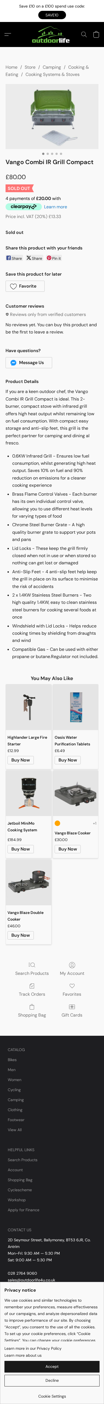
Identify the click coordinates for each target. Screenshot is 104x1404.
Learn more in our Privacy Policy (33, 1348)
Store (30, 67)
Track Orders (32, 994)
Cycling (14, 1089)
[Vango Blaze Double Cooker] (28, 882)
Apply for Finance (23, 1209)
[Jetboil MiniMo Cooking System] (28, 793)
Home (11, 67)
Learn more (55, 207)
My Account (72, 973)
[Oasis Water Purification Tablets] (75, 707)
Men (12, 1069)
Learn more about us (23, 1355)
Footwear (16, 1119)
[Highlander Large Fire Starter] (28, 707)
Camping (52, 67)
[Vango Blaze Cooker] (75, 793)
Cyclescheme (20, 1189)
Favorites (72, 994)
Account (15, 1169)
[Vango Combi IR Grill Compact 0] (52, 116)
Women (14, 1079)
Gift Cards (72, 1015)
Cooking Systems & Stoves (53, 74)
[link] (52, 1394)
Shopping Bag (32, 1015)
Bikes (12, 1059)
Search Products (32, 973)
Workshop (17, 1199)
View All (15, 1129)
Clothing (15, 1109)
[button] (52, 15)
